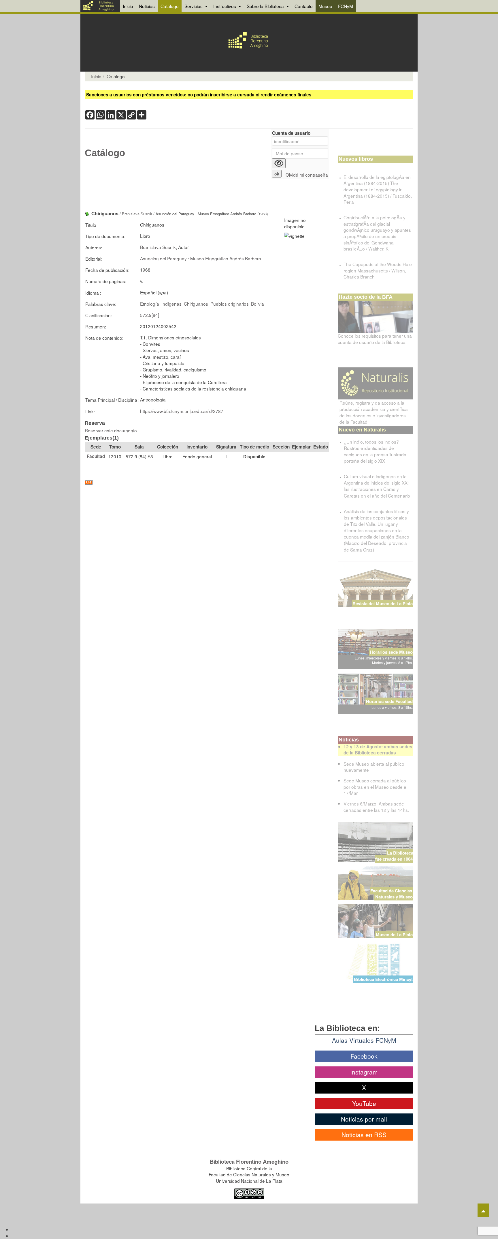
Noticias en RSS (364, 1134)
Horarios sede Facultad (389, 701)
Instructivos (225, 6)
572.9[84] (149, 315)
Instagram (364, 1072)
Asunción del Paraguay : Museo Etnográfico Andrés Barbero (200, 258)
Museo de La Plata (394, 934)
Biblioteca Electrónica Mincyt (383, 979)
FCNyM (345, 6)
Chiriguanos (196, 303)
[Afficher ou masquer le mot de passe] (279, 163)
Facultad (96, 456)
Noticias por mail (364, 1119)
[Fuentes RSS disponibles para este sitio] (207, 482)
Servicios (194, 6)
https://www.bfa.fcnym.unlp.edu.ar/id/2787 (181, 411)
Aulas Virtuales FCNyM (364, 1040)
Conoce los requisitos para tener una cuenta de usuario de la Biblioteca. (375, 338)
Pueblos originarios (229, 303)
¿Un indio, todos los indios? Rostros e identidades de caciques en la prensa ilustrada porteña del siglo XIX (375, 451)
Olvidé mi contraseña (307, 175)
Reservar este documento (111, 430)
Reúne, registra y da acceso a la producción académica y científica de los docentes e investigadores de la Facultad (373, 412)
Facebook (364, 1056)
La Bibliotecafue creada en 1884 (394, 856)
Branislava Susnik (137, 213)
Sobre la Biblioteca (266, 6)
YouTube (364, 1103)
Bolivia (257, 303)
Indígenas (171, 303)
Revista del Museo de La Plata (382, 603)
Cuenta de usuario (291, 133)
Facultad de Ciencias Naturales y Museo (391, 893)
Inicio (128, 6)
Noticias (147, 6)
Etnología (149, 303)
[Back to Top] (483, 1210)
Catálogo (170, 6)
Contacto (304, 6)
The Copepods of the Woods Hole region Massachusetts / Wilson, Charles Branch (378, 270)
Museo (325, 6)
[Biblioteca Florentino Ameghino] (100, 6)
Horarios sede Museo (391, 652)
